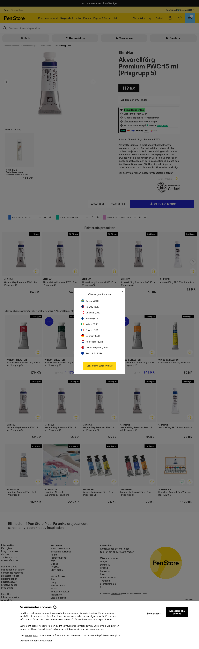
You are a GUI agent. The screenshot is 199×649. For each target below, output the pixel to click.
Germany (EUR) (93, 336)
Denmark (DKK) (93, 312)
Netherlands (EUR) (94, 341)
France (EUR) (92, 330)
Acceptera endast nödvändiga (36, 640)
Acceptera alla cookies (177, 612)
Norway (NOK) (92, 307)
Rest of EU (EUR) (94, 353)
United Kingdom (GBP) (97, 347)
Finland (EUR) (92, 318)
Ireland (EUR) (92, 324)
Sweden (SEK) (92, 301)
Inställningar (154, 613)
